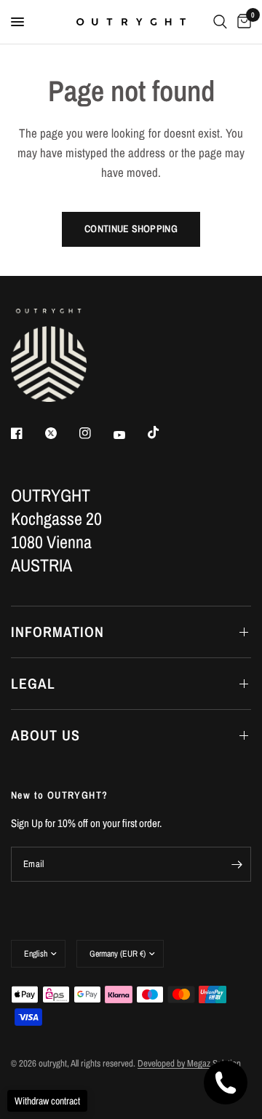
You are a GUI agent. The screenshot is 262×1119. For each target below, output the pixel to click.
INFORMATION (57, 631)
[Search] (220, 22)
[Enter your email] (236, 864)
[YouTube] (130, 435)
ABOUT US (45, 735)
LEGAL (33, 683)
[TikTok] (164, 432)
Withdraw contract (47, 1100)
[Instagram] (95, 433)
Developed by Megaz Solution (189, 1063)
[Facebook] (27, 433)
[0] (241, 22)
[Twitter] (61, 433)
